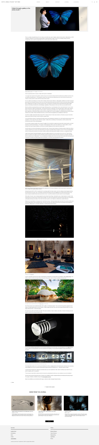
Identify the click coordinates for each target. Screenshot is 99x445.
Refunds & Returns (54, 431)
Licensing (76, 1)
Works (38, 1)
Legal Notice (53, 436)
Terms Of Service (54, 433)
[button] (92, 2)
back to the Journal (50, 386)
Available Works (13, 431)
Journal (66, 1)
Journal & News (13, 438)
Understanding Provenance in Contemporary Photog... (23, 411)
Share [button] (13, 382)
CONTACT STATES (68, 411)
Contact (12, 436)
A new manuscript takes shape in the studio (47, 411)
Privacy (52, 438)
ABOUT (47, 1)
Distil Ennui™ (17, 441)
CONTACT (57, 1)
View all (49, 421)
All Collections (13, 433)
